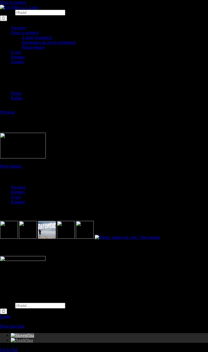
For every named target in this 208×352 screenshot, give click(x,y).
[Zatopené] (47, 237)
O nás (16, 197)
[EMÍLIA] (9, 237)
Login (5, 316)
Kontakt (18, 202)
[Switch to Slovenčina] (22, 335)
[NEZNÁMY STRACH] (28, 237)
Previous (7, 112)
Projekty (18, 192)
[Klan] (85, 237)
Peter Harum (11, 166)
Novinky (18, 187)
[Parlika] (66, 237)
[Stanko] (127, 237)
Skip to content (13, 2)
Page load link (12, 326)
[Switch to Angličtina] (22, 340)
